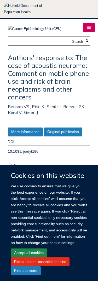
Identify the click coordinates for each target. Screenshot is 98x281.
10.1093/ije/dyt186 (23, 151)
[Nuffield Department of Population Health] (30, 9)
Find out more (25, 270)
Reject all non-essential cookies (40, 261)
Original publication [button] (63, 132)
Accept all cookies (29, 253)
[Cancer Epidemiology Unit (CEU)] (34, 27)
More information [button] (25, 132)
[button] (89, 27)
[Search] (87, 41)
